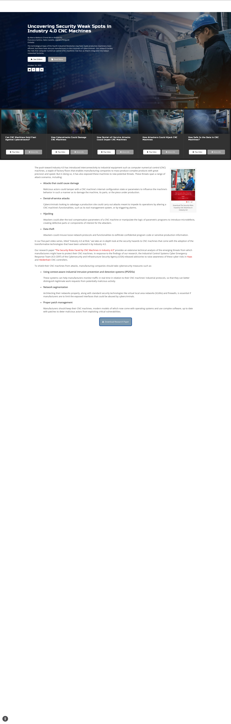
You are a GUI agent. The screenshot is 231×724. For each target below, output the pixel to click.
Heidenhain (45, 259)
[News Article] (29, 69)
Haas (189, 256)
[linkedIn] (42, 69)
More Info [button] (34, 152)
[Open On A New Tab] (37, 69)
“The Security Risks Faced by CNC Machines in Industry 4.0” (84, 250)
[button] (24, 141)
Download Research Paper (114, 320)
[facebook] (33, 69)
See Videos (37, 59)
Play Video (12, 151)
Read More (58, 59)
